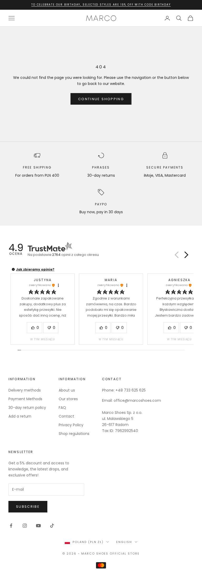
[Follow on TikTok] (52, 525)
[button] (185, 255)
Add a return (19, 416)
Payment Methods (25, 399)
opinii (75, 254)
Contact (66, 416)
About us (67, 390)
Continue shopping (101, 98)
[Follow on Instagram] (24, 525)
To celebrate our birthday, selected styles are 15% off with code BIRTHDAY (100, 5)
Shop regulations (74, 433)
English (124, 542)
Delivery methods (24, 390)
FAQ (62, 407)
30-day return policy (27, 407)
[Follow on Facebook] (11, 525)
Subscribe (28, 506)
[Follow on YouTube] (38, 525)
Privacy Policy (71, 425)
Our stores (68, 399)
